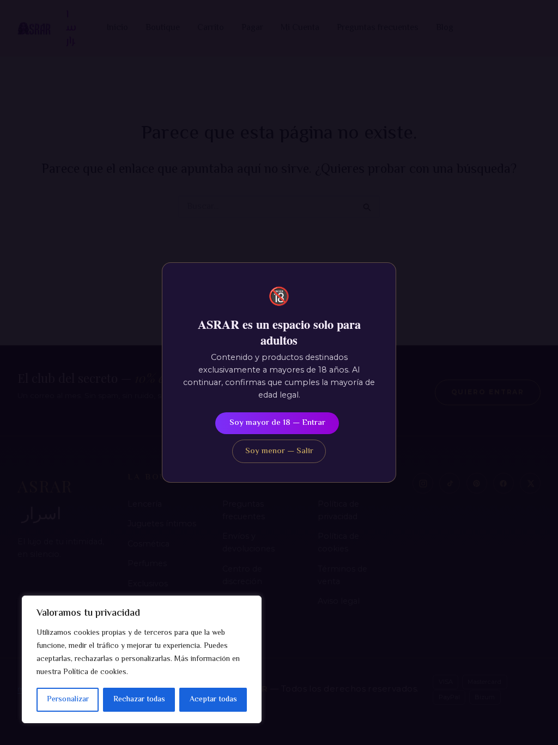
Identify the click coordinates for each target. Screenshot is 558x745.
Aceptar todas (213, 700)
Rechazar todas (139, 700)
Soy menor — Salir (279, 451)
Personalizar (68, 700)
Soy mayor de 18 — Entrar (277, 423)
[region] (142, 659)
